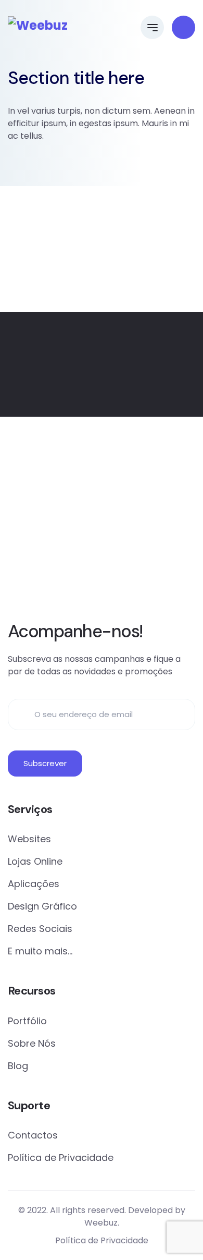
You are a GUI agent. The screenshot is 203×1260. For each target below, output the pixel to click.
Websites (29, 838)
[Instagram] (116, 584)
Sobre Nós (32, 1043)
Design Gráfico (42, 906)
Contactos (33, 1135)
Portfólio (27, 1020)
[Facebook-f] (87, 584)
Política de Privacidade (60, 1157)
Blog (18, 1065)
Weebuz (101, 1223)
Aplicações (33, 883)
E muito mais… (40, 951)
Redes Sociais (40, 928)
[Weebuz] (38, 25)
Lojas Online (35, 861)
